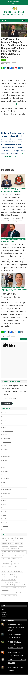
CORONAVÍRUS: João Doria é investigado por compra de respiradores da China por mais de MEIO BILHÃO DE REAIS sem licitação (14, 190)
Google (16, 566)
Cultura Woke (15, 548)
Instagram (4, 614)
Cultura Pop (5, 548)
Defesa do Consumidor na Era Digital (10, 453)
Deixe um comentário (6, 63)
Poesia (4, 515)
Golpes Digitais (6, 471)
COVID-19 (13, 336)
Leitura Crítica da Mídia (8, 489)
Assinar (7, 403)
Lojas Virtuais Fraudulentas (8, 576)
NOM (12, 584)
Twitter (4, 595)
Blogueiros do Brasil (14, 12)
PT (23, 587)
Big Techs (20, 538)
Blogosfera (5, 427)
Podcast (4, 511)
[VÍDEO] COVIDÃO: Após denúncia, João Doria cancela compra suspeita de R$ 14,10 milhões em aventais (24, 339)
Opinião (4, 507)
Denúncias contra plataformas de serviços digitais (13, 552)
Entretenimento (6, 456)
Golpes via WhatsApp (7, 566)
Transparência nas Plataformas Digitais (11, 592)
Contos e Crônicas (7, 442)
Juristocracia (18, 571)
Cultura (4, 445)
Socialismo (5, 590)
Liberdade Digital (6, 493)
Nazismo (5, 584)
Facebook (13, 555)
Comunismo (19, 543)
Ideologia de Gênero (16, 568)
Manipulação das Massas (8, 579)
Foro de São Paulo (16, 558)
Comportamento (6, 438)
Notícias (3, 59)
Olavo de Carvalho (21, 584)
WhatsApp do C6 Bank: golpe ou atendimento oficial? (16, 627)
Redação (14, 62)
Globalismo (15, 563)
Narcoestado (18, 582)
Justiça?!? (5, 574)
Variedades (5, 526)
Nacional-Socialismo (7, 582)
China (8, 336)
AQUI (16, 104)
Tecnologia (5, 518)
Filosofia (4, 464)
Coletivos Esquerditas (7, 543)
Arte (4, 538)
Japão (9, 571)
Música (4, 500)
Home (3, 609)
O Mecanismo (6, 587)
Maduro (19, 576)
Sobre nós (4, 610)
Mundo (4, 496)
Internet (4, 485)
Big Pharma (11, 538)
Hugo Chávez (5, 568)
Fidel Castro (21, 555)
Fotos (4, 467)
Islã (3, 571)
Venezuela (12, 595)
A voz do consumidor (7, 412)
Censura (4, 540)
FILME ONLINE (6, 558)
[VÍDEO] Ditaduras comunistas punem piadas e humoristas (15, 645)
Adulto (4, 416)
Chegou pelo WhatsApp (8, 431)
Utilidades (5, 522)
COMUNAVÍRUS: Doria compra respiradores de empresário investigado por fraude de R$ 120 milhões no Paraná (13, 239)
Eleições (4, 555)
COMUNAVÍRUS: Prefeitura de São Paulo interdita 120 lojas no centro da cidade (5, 339)
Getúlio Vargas (6, 563)
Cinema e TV (5, 434)
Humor (4, 482)
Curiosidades (5, 449)
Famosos (5, 460)
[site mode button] (23, 20)
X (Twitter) (4, 612)
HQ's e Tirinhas (6, 478)
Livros (12, 574)
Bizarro (4, 423)
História (4, 474)
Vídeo (4, 529)
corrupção (5, 546)
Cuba (21, 546)
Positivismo (15, 587)
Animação (5, 420)
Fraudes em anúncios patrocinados (10, 561)
